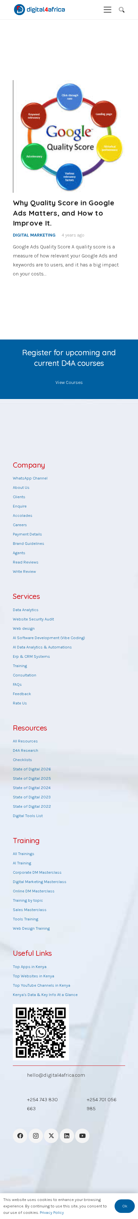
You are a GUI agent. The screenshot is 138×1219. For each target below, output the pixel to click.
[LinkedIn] (67, 1136)
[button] (107, 10)
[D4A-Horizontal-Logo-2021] (40, 9)
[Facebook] (20, 1136)
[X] (51, 1136)
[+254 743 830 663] (20, 1104)
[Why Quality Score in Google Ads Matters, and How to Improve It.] (69, 136)
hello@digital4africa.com (56, 1075)
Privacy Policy (52, 1212)
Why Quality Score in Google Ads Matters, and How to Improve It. (63, 213)
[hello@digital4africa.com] (20, 1075)
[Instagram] (36, 1136)
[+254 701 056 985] (80, 1104)
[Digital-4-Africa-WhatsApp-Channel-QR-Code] (41, 1032)
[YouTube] (82, 1136)
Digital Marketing (34, 235)
